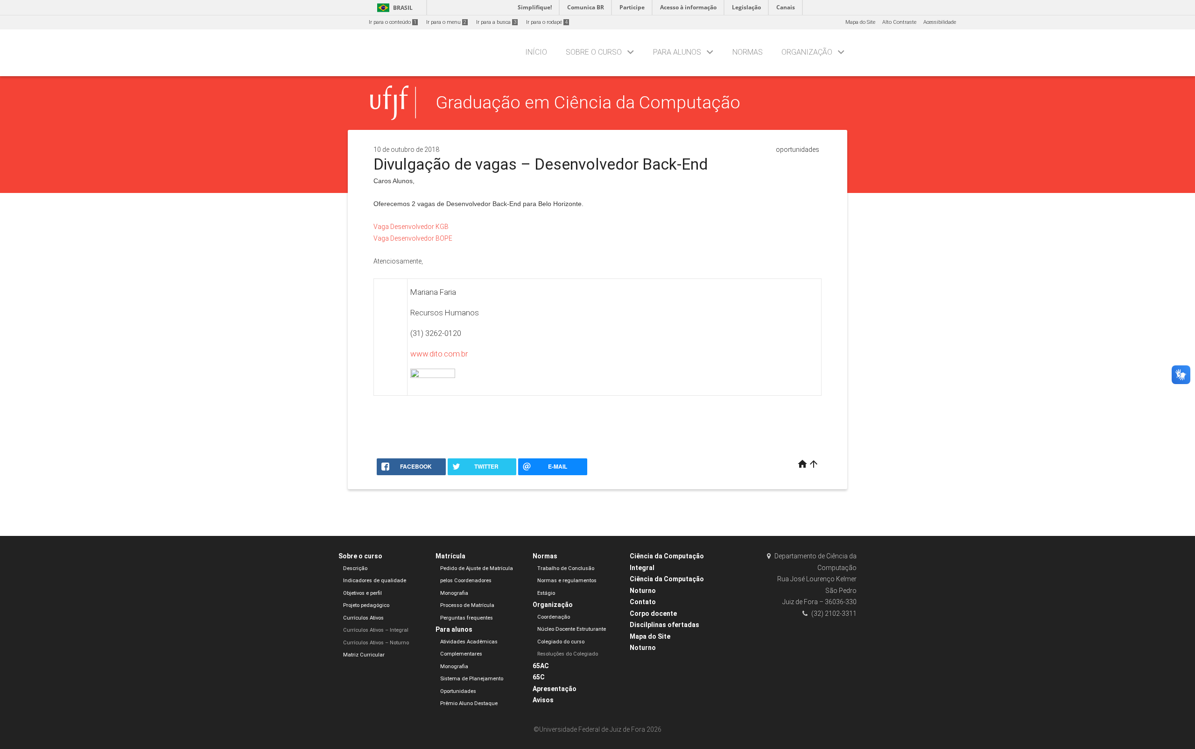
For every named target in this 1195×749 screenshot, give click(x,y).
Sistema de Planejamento (471, 679)
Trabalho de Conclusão (565, 568)
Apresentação (554, 688)
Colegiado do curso (560, 642)
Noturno (643, 647)
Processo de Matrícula (467, 605)
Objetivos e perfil (362, 593)
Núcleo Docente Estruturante (571, 629)
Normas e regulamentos (567, 581)
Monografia (454, 593)
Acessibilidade (939, 22)
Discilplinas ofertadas (664, 624)
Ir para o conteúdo (392, 22)
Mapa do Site (860, 22)
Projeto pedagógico (366, 605)
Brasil (393, 8)
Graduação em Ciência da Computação (588, 102)
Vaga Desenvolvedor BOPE (412, 238)
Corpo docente (653, 613)
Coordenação (553, 617)
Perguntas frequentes (466, 618)
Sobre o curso (594, 52)
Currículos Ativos (363, 618)
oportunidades (797, 149)
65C (539, 677)
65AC (541, 666)
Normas (747, 52)
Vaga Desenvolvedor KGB (411, 226)
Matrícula (450, 556)
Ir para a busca (496, 22)
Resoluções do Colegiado (567, 654)
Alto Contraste (899, 22)
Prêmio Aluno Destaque (469, 703)
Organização (806, 52)
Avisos (543, 700)
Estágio (546, 593)
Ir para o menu (446, 22)
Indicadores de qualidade (374, 581)
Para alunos (677, 52)
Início (536, 52)
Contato (643, 602)
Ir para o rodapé (547, 22)
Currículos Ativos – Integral (375, 630)
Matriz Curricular (364, 655)
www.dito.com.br (439, 353)
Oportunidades (458, 691)
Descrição (355, 568)
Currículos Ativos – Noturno (376, 643)
